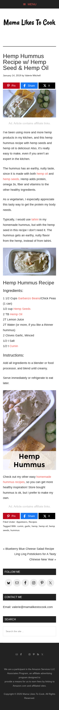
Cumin (14, 346)
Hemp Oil (16, 314)
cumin (20, 526)
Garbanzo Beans (29, 298)
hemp (35, 526)
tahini (35, 219)
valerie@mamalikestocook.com (32, 607)
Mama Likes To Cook (29, 22)
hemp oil (42, 173)
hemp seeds (11, 179)
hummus (15, 530)
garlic (27, 526)
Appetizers (21, 522)
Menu (32, 4)
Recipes (33, 522)
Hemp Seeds (21, 308)
